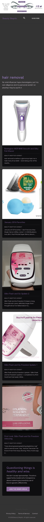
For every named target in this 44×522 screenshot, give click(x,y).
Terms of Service (24, 513)
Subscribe (36, 18)
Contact (35, 513)
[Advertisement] (22, 46)
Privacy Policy (10, 513)
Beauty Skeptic (10, 18)
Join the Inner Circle (18, 489)
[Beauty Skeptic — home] (22, 13)
